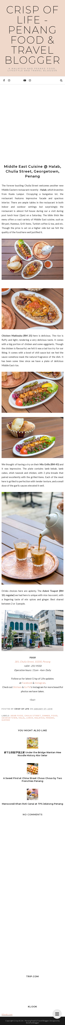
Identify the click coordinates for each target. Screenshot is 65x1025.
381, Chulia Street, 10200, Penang (32, 661)
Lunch (29, 718)
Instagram (40, 682)
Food (54, 716)
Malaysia (39, 718)
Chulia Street (32, 716)
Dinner (46, 716)
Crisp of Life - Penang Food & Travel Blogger (33, 35)
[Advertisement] (32, 121)
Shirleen (17, 687)
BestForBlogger (32, 1023)
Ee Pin (27, 687)
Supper (6, 720)
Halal (22, 718)
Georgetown (9, 718)
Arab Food (17, 716)
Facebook (27, 682)
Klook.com (7, 1014)
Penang (50, 718)
